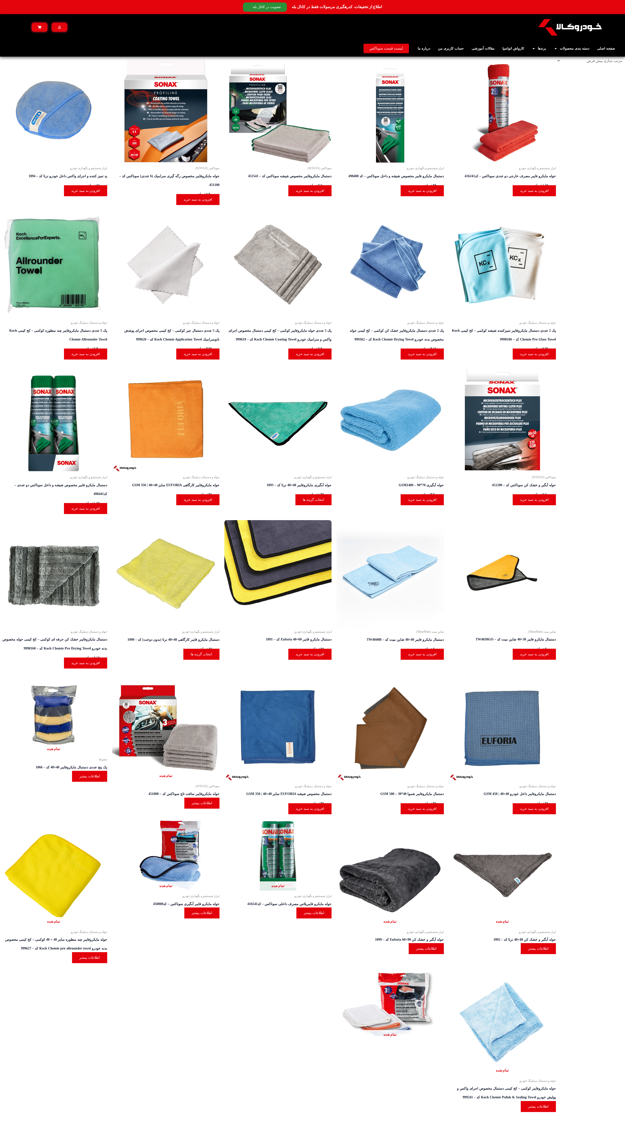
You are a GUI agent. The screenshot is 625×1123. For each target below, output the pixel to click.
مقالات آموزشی (483, 48)
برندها (542, 48)
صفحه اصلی (606, 48)
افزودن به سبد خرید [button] (534, 191)
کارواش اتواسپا (513, 48)
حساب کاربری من (451, 48)
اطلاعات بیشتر (202, 803)
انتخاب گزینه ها (313, 500)
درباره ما (424, 48)
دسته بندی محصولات (574, 48)
